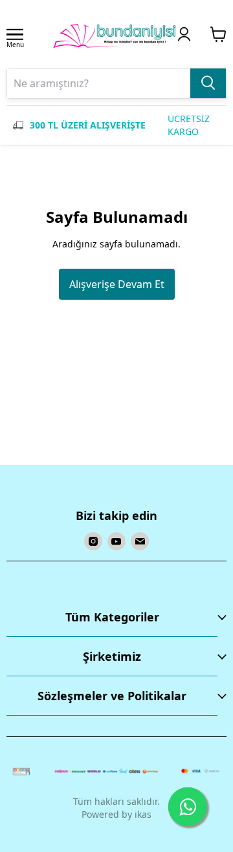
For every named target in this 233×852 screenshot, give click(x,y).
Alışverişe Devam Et (116, 284)
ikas (143, 814)
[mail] (140, 541)
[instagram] (93, 541)
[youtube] (116, 541)
